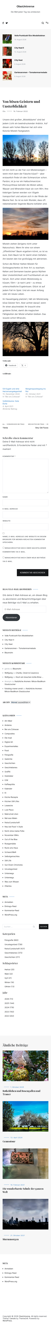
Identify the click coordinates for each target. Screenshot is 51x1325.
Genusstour (9, 1141)
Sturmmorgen (11, 1239)
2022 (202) (9, 1016)
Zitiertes (8, 886)
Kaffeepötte (10, 784)
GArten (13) (9, 986)
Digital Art (9, 742)
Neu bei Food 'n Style (14, 827)
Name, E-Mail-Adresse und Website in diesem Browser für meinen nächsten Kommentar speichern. (24, 539)
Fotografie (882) (11, 940)
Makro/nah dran (11, 814)
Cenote (13, 1318)
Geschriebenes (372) (13, 953)
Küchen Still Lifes (12, 801)
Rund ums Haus (11, 848)
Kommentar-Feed (12, 910)
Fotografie (9, 755)
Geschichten (10, 763)
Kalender (8, 788)
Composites (10, 733)
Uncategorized (11, 869)
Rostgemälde (10, 844)
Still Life (8, 860)
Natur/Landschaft (12, 822)
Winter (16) (9, 982)
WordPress (7, 1321)
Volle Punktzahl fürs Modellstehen (29, 35)
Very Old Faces (38, 426)
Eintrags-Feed (10, 906)
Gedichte (8, 759)
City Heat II (19, 48)
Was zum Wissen (12, 882)
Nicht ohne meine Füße (14, 831)
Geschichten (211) (12, 957)
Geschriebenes (11, 767)
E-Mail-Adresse (10, 509)
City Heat (18, 60)
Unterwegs (9, 873)
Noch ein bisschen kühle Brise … (29, 677)
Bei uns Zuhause (12, 729)
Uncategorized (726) (13, 944)
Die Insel (8, 738)
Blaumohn (9, 652)
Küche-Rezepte (11, 797)
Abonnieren (11, 617)
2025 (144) (9, 1003)
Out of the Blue (11, 839)
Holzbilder (9, 776)
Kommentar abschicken (32, 573)
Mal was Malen (11, 818)
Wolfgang (9, 673)
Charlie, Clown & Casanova (27, 673)
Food (7, 750)
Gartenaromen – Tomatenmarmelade (30, 72)
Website (6, 521)
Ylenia (13, 426)
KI (5, 793)
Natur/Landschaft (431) (15, 948)
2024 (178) (9, 1007)
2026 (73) (9, 999)
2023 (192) (9, 1012)
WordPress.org (11, 915)
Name (5, 497)
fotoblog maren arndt (14, 688)
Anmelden (9, 902)
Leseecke (9, 805)
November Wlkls (12, 835)
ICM (6, 780)
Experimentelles (11, 746)
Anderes (8, 725)
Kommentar (9, 456)
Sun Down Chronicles (14, 865)
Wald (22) (9, 974)
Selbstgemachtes (12, 856)
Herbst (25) (9, 969)
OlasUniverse (25, 6)
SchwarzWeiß (10, 852)
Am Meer (8, 721)
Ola (4, 111)
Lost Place (9, 810)
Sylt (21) (8, 978)
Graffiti (7, 772)
